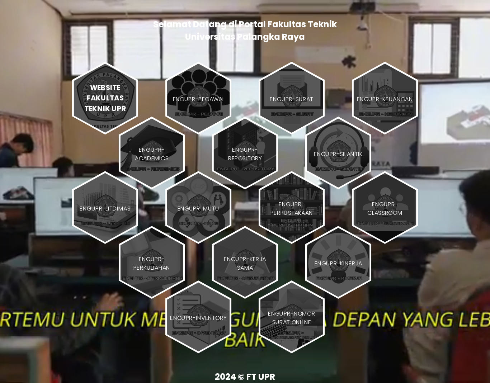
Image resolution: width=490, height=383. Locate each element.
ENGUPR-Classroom (384, 208)
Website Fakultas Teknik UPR (105, 97)
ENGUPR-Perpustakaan (291, 208)
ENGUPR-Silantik (338, 153)
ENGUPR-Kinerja (338, 263)
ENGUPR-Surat (291, 99)
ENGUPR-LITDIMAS (105, 208)
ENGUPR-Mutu (199, 208)
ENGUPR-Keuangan (385, 99)
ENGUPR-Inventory (198, 318)
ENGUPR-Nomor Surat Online (291, 317)
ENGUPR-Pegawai (198, 99)
